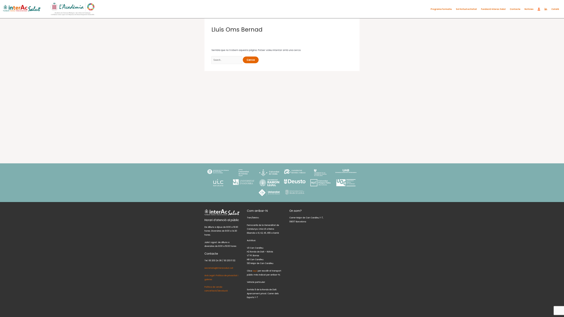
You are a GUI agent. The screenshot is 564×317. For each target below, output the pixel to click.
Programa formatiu (441, 9)
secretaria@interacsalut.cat (218, 268)
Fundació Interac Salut (493, 9)
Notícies (528, 9)
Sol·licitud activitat (466, 9)
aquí (255, 270)
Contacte (515, 9)
